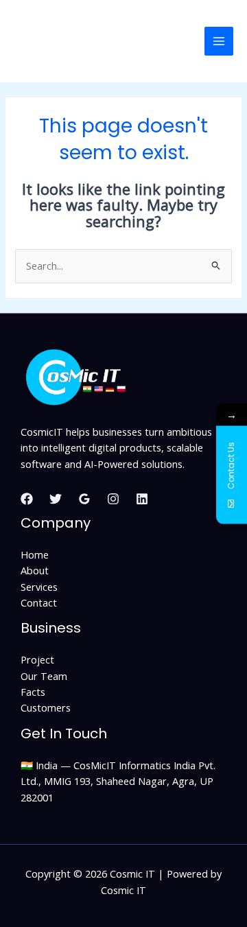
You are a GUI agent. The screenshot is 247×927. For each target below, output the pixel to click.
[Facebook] (27, 499)
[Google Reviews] (84, 499)
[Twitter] (55, 499)
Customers (46, 707)
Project (37, 659)
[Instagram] (113, 499)
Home (35, 554)
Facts (33, 692)
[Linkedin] (142, 499)
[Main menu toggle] (218, 41)
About (35, 570)
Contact (39, 602)
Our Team (44, 676)
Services (39, 587)
